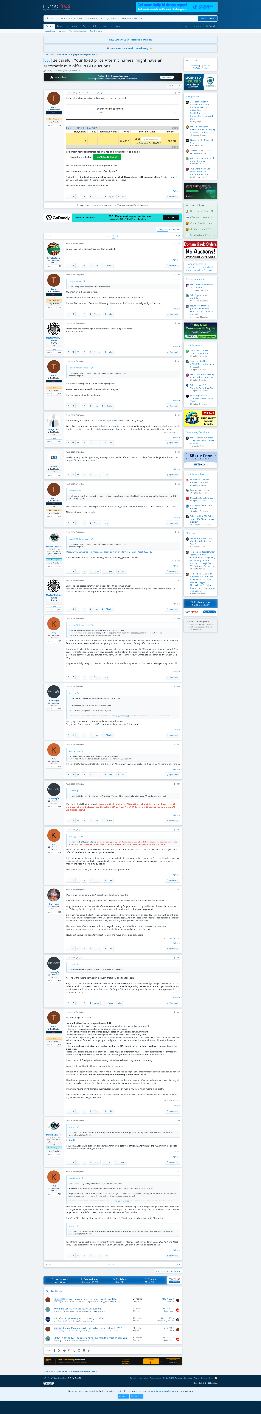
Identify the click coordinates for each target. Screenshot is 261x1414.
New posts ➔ (192, 96)
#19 (178, 1120)
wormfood (57, 1321)
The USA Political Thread (201, 150)
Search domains (207, 18)
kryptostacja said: (76, 281)
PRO (53, 113)
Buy (84, 26)
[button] (67, 26)
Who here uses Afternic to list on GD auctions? (78, 1308)
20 (73, 196)
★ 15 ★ (53, 349)
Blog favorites (193, 533)
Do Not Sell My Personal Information (177, 1378)
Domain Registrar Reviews (83, 1321)
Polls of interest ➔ (195, 279)
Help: (133, 39)
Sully (202, 446)
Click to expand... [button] (123, 716)
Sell (94, 26)
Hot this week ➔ (194, 345)
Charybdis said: (75, 1178)
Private (148, 39)
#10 (178, 580)
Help (211, 1378)
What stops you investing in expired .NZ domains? (202, 376)
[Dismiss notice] (214, 48)
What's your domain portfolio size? (199, 296)
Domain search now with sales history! (129, 48)
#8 (179, 484)
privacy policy (160, 1391)
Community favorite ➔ (197, 432)
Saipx (199, 121)
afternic (101, 1311)
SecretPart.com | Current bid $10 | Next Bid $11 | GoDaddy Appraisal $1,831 (202, 235)
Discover (61, 26)
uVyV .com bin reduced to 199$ (202, 217)
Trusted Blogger (53, 560)
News (74, 26)
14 (73, 571)
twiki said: (72, 693)
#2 (179, 243)
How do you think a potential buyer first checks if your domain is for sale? (200, 267)
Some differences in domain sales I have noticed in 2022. (93, 1328)
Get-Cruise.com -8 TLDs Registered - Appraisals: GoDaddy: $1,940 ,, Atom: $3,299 (202, 229)
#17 (178, 958)
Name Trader (169, 1311)
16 (73, 442)
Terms (196, 1378)
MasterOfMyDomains (165, 1321)
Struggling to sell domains (202, 497)
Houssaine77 (202, 177)
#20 (178, 1171)
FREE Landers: (116, 39)
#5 (179, 361)
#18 (178, 1012)
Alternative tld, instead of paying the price (202, 159)
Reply (177, 191)
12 (73, 352)
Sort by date (162, 229)
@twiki (72, 1140)
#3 (179, 274)
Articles (205, 68)
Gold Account (54, 119)
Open (126, 39)
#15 (178, 830)
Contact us (134, 1378)
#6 (179, 415)
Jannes (201, 163)
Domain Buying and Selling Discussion (83, 1302)
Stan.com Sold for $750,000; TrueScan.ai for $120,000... (202, 364)
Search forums (96, 31)
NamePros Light (59, 1378)
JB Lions (203, 135)
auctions (73, 70)
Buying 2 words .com (200, 490)
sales (67, 70)
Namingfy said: (74, 751)
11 (73, 948)
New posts (62, 31)
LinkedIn (206, 66)
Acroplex (202, 569)
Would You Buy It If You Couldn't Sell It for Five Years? (201, 541)
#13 (178, 744)
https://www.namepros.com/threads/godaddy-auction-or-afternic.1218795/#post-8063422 (109, 551)
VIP (54, 116)
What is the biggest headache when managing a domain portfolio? (202, 129)
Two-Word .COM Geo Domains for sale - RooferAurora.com (200, 171)
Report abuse (155, 1378)
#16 (178, 889)
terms (171, 1391)
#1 (179, 93)
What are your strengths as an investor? (201, 286)
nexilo (201, 145)
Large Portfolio (54, 122)
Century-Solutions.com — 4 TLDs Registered (202, 223)
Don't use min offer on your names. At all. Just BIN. (90, 1299)
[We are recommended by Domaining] (49, 1384)
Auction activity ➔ (195, 205)
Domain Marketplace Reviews (80, 1311)
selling (102, 1302)
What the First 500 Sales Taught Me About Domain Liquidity (202, 440)
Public (139, 39)
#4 (179, 323)
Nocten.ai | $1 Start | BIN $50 (202, 211)
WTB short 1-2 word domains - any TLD (199, 481)
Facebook (195, 66)
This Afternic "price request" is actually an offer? (79, 1318)
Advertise (144, 1378)
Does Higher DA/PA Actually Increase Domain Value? (202, 398)
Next (178, 236)
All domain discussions (78, 31)
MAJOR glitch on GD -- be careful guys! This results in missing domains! (90, 1337)
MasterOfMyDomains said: (79, 368)
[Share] (175, 92)
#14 (178, 784)
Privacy (204, 1378)
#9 (179, 532)
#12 (178, 686)
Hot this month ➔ (195, 474)
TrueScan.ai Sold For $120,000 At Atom (199, 352)
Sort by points (174, 229)
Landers (105, 26)
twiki (47, 70)
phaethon (170, 1301)
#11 (178, 618)
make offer (109, 1302)
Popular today (49, 31)
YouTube (196, 68)
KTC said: (72, 790)
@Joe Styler (112, 420)
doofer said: (73, 490)
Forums (49, 26)
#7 (179, 452)
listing (95, 1311)
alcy (55, 1311)
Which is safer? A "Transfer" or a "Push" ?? (201, 386)
